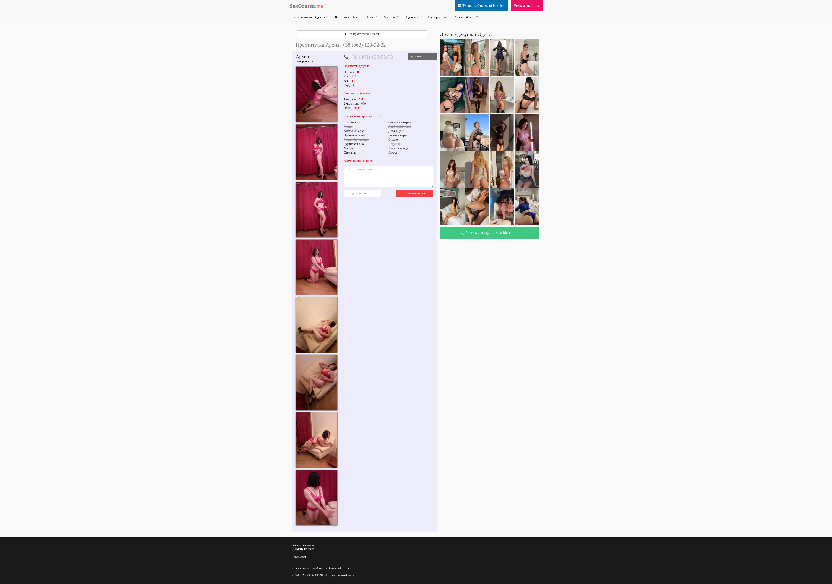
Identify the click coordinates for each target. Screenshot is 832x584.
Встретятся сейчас (347, 17)
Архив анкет (299, 556)
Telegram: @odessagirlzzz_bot (483, 5)
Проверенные (438, 17)
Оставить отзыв (415, 193)
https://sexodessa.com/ (339, 567)
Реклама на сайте (527, 5)
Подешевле (414, 17)
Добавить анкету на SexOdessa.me (489, 232)
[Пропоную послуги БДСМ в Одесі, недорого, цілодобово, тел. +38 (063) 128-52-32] (316, 94)
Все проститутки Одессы (311, 17)
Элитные (391, 17)
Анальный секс (467, 17)
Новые (372, 17)
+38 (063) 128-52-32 (371, 57)
